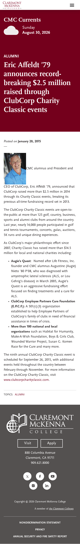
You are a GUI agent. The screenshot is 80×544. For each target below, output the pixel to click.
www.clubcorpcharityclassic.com (26, 380)
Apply (51, 443)
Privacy (40, 529)
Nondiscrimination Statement (40, 522)
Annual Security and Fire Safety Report (40, 536)
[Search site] (64, 5)
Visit (27, 443)
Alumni (20, 394)
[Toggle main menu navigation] (72, 5)
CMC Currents (22, 20)
